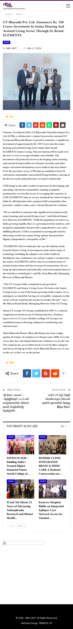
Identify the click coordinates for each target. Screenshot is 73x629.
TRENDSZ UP (45, 623)
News (6, 42)
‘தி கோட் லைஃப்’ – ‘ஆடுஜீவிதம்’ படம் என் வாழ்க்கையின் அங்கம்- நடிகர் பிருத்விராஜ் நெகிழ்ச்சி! (16, 402)
